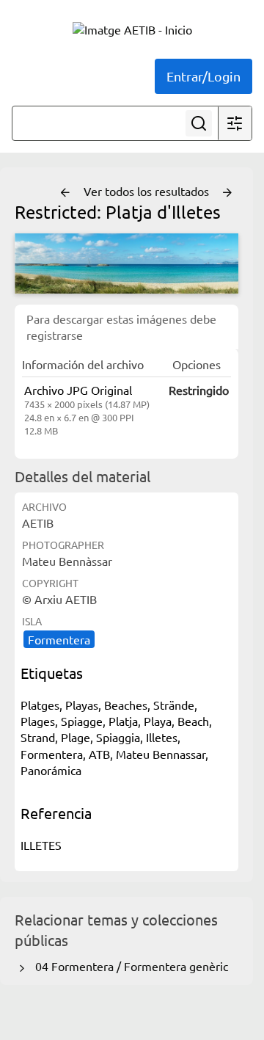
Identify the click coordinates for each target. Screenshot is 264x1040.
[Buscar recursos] (199, 123)
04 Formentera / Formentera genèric (128, 966)
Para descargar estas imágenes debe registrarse (121, 326)
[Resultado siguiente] (227, 193)
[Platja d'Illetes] (126, 263)
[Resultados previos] (65, 193)
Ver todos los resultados (148, 190)
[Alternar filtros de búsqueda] (235, 123)
